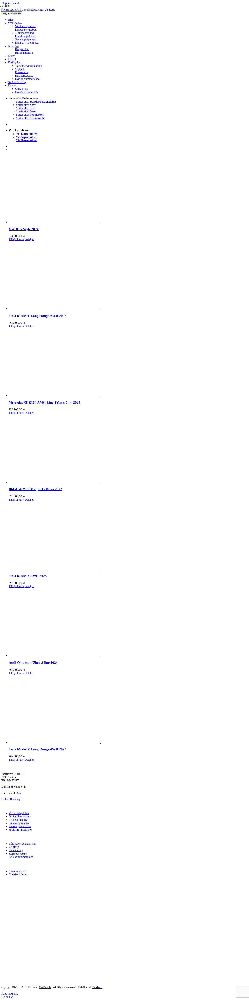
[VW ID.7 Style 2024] (128, 189)
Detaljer (29, 239)
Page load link (9, 993)
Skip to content (10, 3)
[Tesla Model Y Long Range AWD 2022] (128, 275)
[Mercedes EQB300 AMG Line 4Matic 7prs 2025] (128, 362)
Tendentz (97, 987)
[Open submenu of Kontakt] (18, 86)
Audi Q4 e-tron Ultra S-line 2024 (33, 662)
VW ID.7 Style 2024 (24, 229)
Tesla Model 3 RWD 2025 (28, 576)
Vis (26, 133)
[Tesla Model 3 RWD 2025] (128, 536)
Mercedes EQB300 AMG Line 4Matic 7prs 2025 (44, 402)
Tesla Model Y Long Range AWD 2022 (37, 316)
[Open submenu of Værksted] (20, 23)
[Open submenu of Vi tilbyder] (21, 63)
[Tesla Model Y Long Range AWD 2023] (128, 709)
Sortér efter (36, 101)
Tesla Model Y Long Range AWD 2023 (37, 749)
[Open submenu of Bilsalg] (17, 47)
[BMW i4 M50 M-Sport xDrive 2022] (128, 449)
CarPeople (45, 987)
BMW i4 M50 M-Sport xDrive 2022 (35, 489)
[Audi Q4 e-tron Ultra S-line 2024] (128, 622)
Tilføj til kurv (16, 239)
